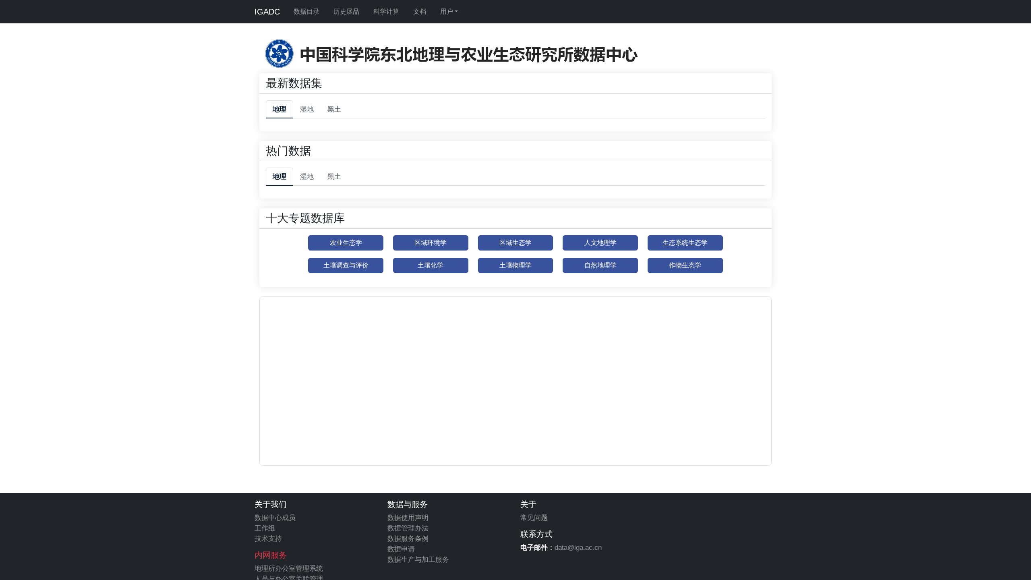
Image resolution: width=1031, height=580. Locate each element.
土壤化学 (430, 265)
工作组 (265, 528)
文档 (419, 11)
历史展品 (346, 11)
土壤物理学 (515, 265)
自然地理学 (600, 265)
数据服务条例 (408, 538)
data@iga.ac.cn (578, 547)
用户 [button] (446, 11)
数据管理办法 (408, 528)
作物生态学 (685, 265)
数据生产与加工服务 (418, 559)
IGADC (267, 11)
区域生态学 (515, 242)
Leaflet (719, 461)
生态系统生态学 (685, 242)
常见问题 (534, 518)
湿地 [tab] (307, 109)
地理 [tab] (279, 109)
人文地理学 (600, 242)
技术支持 (268, 538)
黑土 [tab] (334, 109)
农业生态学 (346, 242)
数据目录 (306, 11)
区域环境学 (430, 242)
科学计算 (386, 11)
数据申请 (401, 549)
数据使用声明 (408, 518)
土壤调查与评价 (346, 265)
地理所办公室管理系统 (289, 568)
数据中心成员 (275, 518)
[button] (505, 355)
